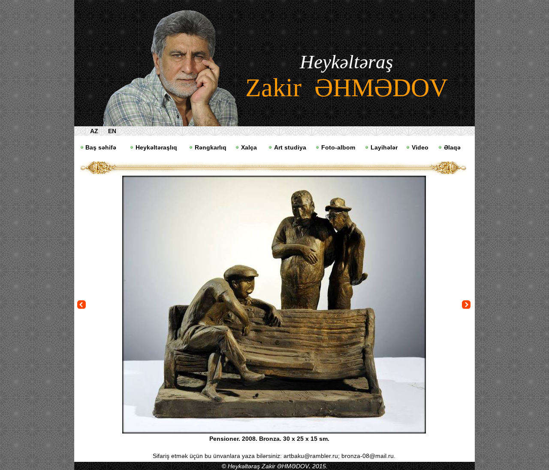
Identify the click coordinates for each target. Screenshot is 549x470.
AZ (94, 131)
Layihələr (384, 147)
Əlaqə (452, 147)
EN (112, 131)
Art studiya (290, 147)
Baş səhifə (100, 147)
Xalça (249, 147)
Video (420, 147)
